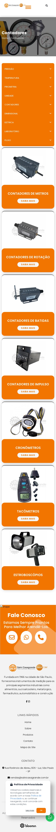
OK (41, 810)
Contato (28, 741)
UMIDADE (9, 95)
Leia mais (30, 810)
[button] (27, 6)
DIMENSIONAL (11, 113)
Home (5, 38)
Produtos (28, 734)
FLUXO (8, 140)
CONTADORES (12, 104)
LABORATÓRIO (12, 131)
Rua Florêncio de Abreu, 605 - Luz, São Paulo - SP (29, 769)
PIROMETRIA (11, 86)
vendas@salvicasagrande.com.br (29, 777)
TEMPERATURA (12, 77)
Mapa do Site (28, 747)
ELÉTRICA (9, 122)
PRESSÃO (9, 68)
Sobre (28, 728)
